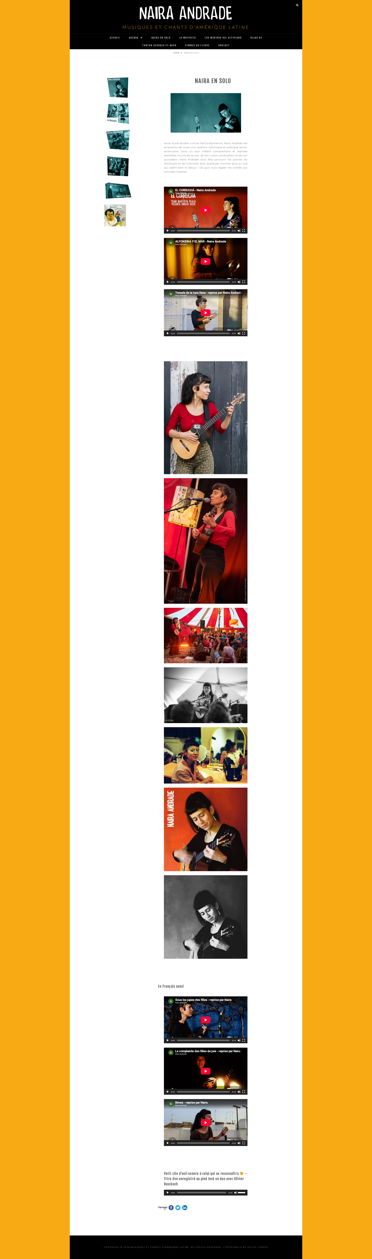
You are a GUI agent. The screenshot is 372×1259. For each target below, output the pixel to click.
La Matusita (187, 37)
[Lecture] (167, 230)
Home (176, 53)
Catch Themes (258, 1247)
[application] (205, 210)
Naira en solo (161, 37)
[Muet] (239, 230)
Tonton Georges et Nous (159, 45)
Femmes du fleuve (197, 45)
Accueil (115, 37)
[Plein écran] (243, 230)
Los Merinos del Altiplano (223, 37)
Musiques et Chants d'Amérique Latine (186, 27)
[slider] (242, 1192)
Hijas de (256, 37)
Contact (224, 45)
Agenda (134, 37)
